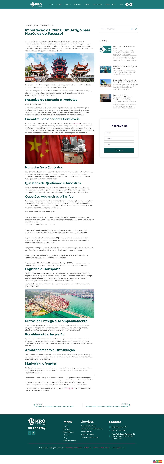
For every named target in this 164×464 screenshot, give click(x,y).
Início (51, 4)
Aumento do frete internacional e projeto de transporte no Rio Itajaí (123, 97)
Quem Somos (77, 4)
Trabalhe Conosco (110, 4)
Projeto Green (97, 4)
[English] (154, 461)
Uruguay (67, 4)
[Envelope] (130, 4)
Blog (121, 4)
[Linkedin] (33, 433)
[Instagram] (127, 4)
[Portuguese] (157, 461)
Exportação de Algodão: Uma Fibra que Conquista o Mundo (124, 81)
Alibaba (77, 123)
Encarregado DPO (118, 448)
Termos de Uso (104, 448)
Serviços (59, 4)
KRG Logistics (69, 388)
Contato (87, 4)
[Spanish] (161, 461)
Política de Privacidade (73, 448)
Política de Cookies (91, 448)
